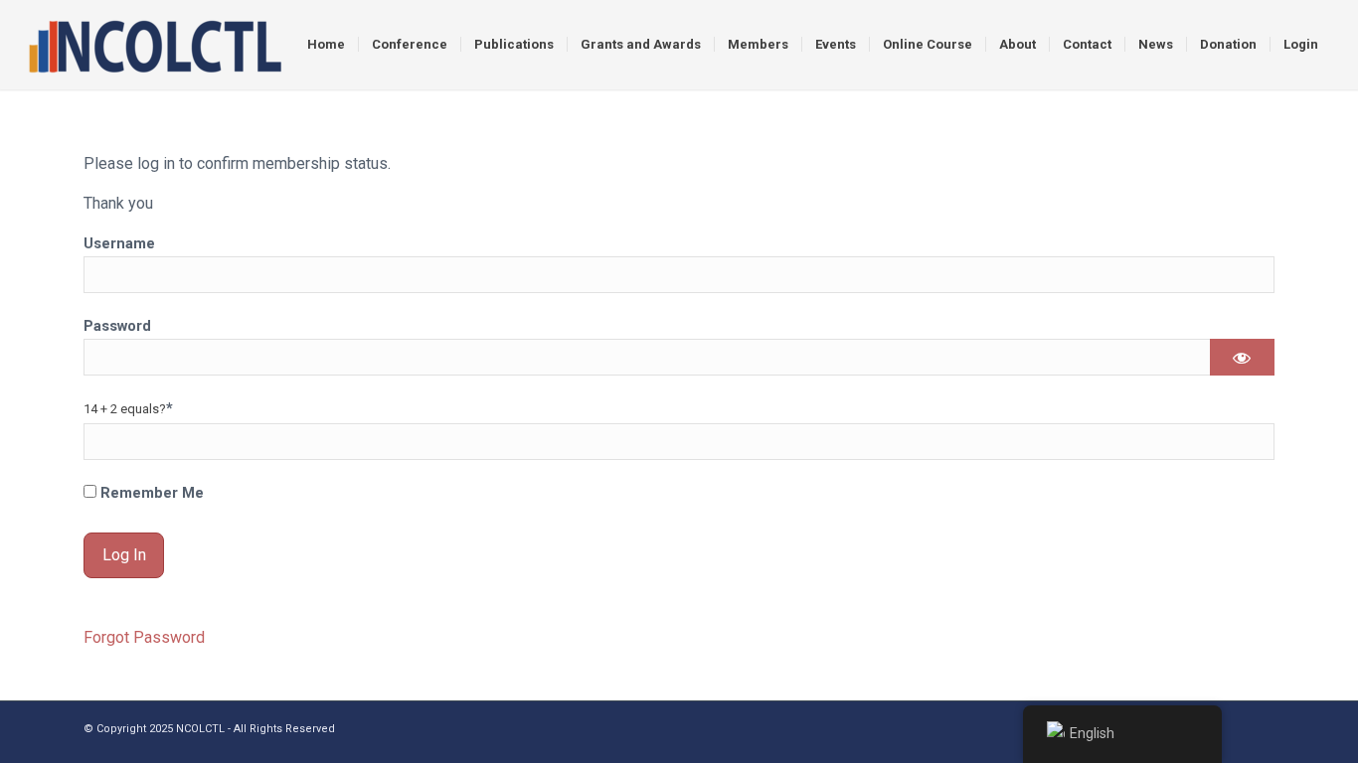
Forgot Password (144, 637)
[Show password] (1242, 357)
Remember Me (150, 493)
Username (119, 243)
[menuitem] (326, 44)
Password (117, 326)
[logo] (154, 44)
